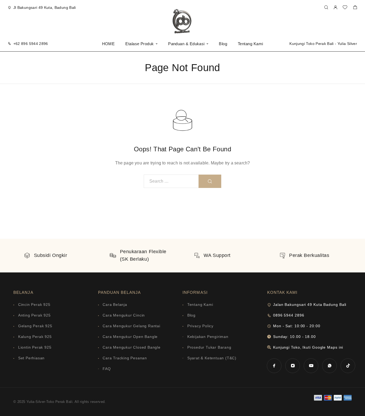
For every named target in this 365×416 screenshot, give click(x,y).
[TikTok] (348, 365)
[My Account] (335, 7)
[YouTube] (311, 365)
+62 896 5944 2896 (30, 43)
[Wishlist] (345, 8)
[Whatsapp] (329, 365)
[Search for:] (171, 181)
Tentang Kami (250, 43)
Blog (223, 43)
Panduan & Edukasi (186, 43)
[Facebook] (274, 365)
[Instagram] (293, 365)
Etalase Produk (139, 43)
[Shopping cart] (355, 8)
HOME (108, 43)
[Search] (326, 7)
